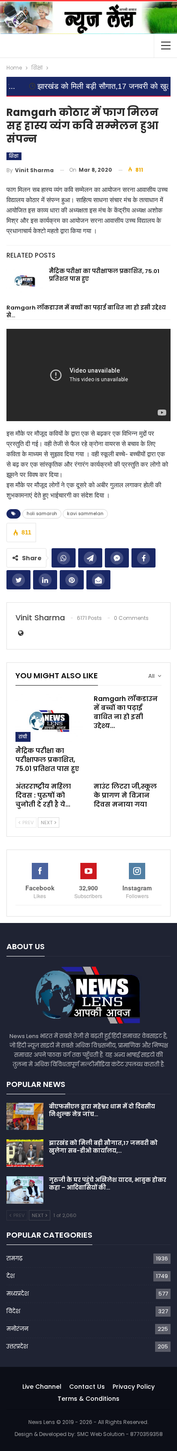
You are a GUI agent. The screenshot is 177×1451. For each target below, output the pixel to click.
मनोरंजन (17, 1329)
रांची (22, 736)
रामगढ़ (14, 1258)
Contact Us (87, 1386)
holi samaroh (42, 513)
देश (10, 1276)
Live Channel (41, 1386)
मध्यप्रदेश (17, 1294)
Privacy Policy (134, 1386)
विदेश (13, 1311)
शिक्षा (14, 156)
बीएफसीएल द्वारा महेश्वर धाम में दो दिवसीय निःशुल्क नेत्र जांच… (102, 1110)
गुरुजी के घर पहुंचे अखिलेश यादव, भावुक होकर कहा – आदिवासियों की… (107, 1184)
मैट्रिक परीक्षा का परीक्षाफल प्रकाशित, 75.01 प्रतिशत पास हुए (104, 275)
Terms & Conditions (88, 1398)
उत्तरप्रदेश (17, 1346)
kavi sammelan (85, 513)
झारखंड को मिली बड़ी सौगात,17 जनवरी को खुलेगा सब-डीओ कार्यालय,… (103, 1147)
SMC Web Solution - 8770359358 (120, 1434)
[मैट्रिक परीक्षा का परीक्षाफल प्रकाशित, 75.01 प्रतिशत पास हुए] (24, 281)
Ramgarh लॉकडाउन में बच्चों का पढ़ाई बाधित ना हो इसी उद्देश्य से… (86, 311)
